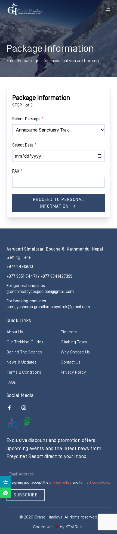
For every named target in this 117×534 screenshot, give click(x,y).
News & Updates (21, 362)
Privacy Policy (73, 372)
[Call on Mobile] (5, 481)
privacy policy (60, 482)
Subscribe (26, 495)
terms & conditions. (94, 482)
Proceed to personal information (58, 203)
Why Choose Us (75, 352)
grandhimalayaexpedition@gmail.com (40, 291)
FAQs (11, 382)
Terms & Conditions (24, 372)
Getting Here (19, 257)
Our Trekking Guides (25, 342)
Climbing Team (74, 342)
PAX (17, 171)
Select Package (28, 119)
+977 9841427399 (56, 276)
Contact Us (70, 362)
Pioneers (69, 331)
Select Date (24, 145)
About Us (15, 331)
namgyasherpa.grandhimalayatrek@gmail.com (48, 306)
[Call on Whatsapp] (5, 492)
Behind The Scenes (24, 352)
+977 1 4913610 (20, 266)
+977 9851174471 (22, 276)
